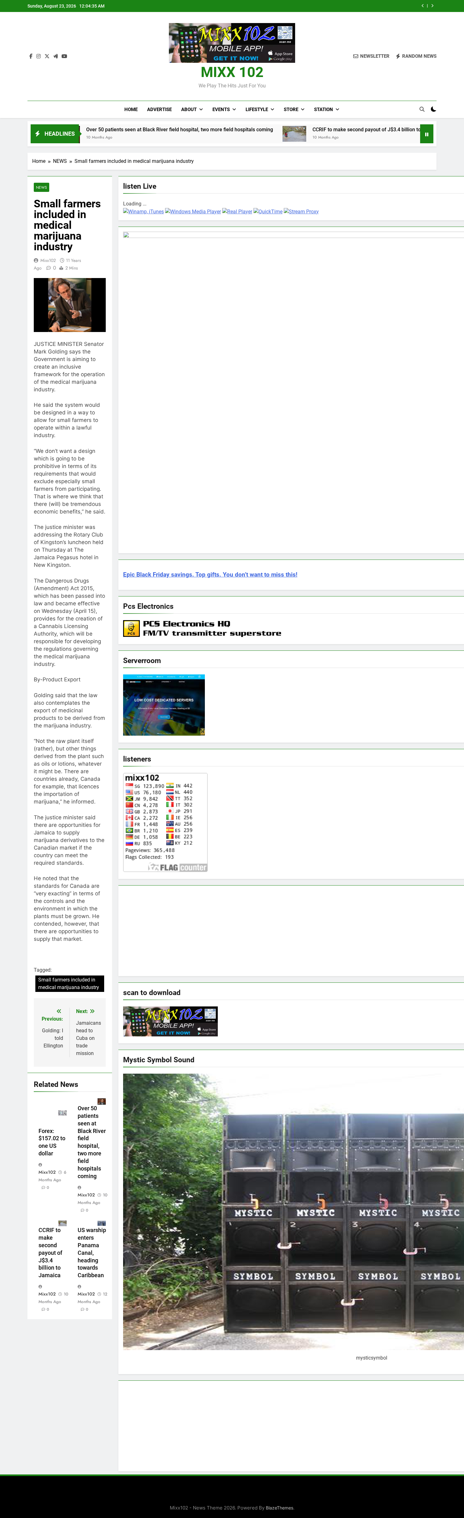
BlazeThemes (279, 1507)
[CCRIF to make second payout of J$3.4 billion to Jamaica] (229, 134)
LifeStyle (257, 109)
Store (291, 109)
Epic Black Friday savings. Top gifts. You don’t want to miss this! (210, 574)
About (189, 109)
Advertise (159, 109)
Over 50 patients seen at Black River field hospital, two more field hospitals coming (114, 130)
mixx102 (48, 260)
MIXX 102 (232, 72)
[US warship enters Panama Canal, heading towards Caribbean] (399, 133)
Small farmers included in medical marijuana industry (68, 983)
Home (131, 109)
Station (323, 109)
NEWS (41, 187)
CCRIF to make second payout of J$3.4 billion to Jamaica (312, 130)
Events (221, 109)
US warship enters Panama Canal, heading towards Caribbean (92, 1253)
